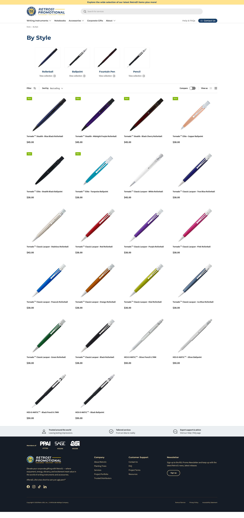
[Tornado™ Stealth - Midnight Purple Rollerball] (97, 115)
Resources (133, 474)
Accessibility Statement (209, 502)
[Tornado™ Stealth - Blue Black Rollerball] (49, 115)
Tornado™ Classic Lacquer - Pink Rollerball (192, 246)
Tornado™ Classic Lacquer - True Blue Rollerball (194, 191)
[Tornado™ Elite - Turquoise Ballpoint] (97, 170)
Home (29, 27)
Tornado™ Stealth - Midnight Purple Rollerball (96, 136)
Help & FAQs (188, 20)
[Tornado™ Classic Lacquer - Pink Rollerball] (195, 225)
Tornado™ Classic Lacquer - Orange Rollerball (95, 302)
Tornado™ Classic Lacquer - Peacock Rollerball (47, 302)
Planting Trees (100, 466)
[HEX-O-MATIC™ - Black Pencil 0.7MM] (49, 391)
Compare (184, 88)
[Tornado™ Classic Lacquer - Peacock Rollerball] (49, 280)
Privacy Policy (193, 502)
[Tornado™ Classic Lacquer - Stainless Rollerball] (49, 225)
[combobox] (142, 11)
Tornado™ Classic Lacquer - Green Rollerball (46, 357)
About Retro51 (100, 462)
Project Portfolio (101, 474)
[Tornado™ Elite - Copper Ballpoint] (195, 115)
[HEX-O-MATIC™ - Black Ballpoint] (97, 391)
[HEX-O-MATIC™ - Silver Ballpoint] (195, 336)
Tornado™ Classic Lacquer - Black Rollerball (94, 357)
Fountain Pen (107, 71)
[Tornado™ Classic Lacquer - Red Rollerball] (97, 225)
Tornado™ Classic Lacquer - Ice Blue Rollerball (193, 302)
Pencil (136, 71)
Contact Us (133, 462)
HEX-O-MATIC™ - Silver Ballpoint (187, 357)
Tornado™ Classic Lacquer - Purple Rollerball (144, 246)
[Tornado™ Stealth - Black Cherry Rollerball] (146, 115)
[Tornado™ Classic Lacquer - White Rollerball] (146, 170)
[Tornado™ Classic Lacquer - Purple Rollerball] (146, 225)
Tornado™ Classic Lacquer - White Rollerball (143, 191)
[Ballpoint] (77, 58)
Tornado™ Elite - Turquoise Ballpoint (91, 191)
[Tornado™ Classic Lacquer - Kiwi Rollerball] (146, 280)
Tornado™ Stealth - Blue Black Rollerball (45, 136)
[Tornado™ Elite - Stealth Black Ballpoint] (49, 170)
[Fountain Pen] (107, 58)
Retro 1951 (41, 502)
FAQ (130, 466)
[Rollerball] (47, 58)
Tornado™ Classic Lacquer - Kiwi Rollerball (143, 302)
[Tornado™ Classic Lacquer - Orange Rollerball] (97, 280)
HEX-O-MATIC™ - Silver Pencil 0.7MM (140, 357)
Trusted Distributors (102, 478)
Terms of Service (180, 502)
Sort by (45, 88)
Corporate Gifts (95, 20)
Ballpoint (77, 71)
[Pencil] (137, 58)
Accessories (75, 20)
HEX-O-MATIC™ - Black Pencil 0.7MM (43, 412)
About (109, 20)
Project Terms (134, 470)
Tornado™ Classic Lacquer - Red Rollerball (94, 246)
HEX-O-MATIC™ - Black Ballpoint (89, 412)
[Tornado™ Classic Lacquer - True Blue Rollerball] (195, 170)
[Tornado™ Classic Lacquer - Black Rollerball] (97, 336)
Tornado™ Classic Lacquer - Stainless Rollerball (47, 246)
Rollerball (47, 71)
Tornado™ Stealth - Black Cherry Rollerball (143, 136)
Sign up (170, 462)
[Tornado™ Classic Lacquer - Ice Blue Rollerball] (195, 280)
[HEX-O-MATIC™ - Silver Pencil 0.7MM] (146, 336)
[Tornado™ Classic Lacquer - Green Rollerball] (49, 336)
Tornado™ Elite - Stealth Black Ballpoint (44, 191)
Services (97, 470)
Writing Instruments (37, 20)
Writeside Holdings (56, 502)
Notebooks (60, 20)
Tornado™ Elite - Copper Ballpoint (188, 136)
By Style (35, 27)
